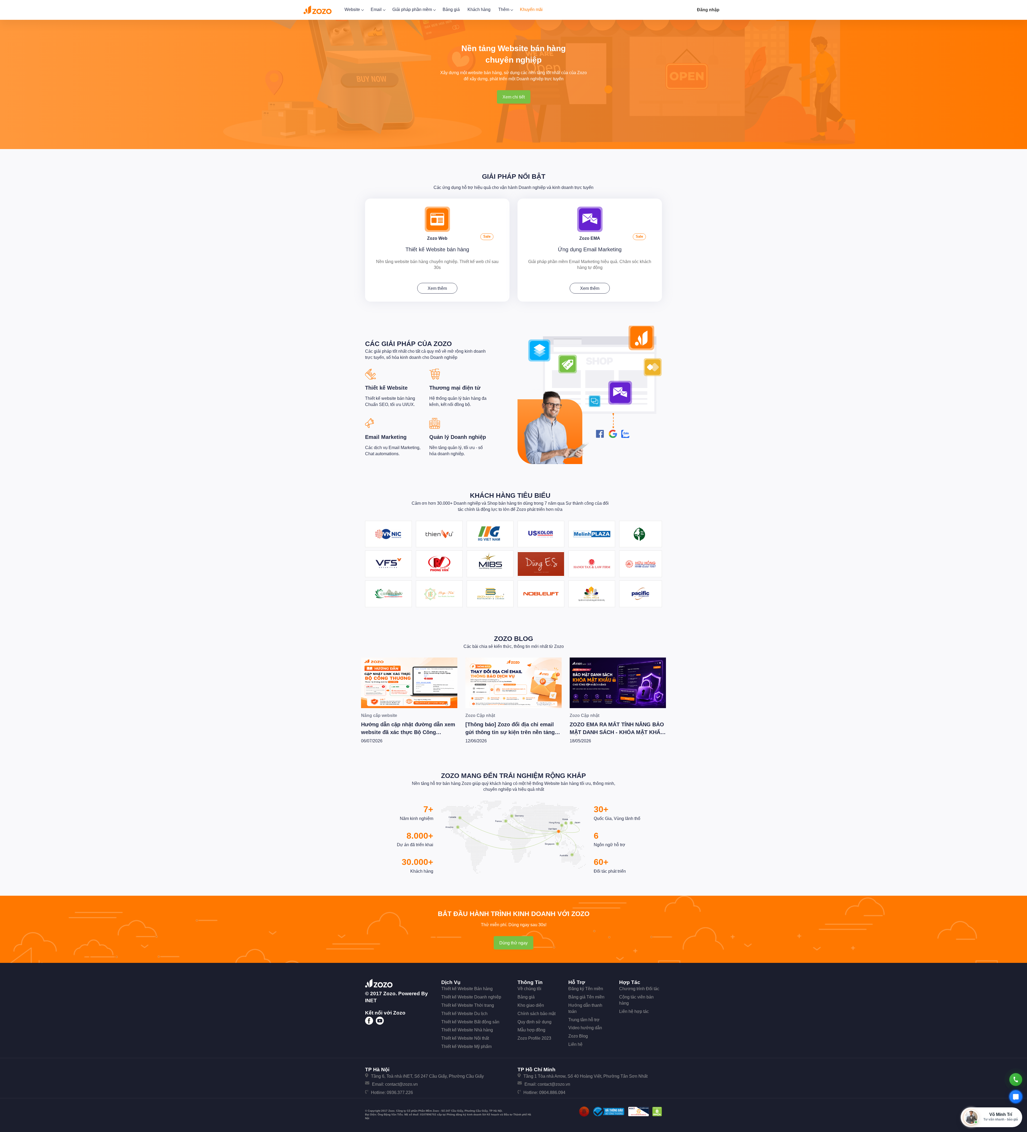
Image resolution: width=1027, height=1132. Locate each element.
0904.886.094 (552, 1092)
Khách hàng (478, 9)
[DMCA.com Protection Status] (657, 1111)
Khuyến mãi (531, 9)
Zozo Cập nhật (376, 715)
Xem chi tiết (514, 97)
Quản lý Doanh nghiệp (457, 437)
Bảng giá (451, 9)
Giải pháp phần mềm (412, 9)
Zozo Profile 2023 (534, 1038)
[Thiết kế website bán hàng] (437, 219)
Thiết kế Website (386, 388)
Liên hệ (575, 1044)
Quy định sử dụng (534, 1022)
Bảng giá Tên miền (586, 997)
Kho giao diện (531, 1005)
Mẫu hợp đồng (531, 1030)
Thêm (504, 9)
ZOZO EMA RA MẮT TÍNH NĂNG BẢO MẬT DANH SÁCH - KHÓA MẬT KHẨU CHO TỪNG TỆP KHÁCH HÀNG (512, 732)
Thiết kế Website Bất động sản (470, 1022)
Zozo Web (437, 238)
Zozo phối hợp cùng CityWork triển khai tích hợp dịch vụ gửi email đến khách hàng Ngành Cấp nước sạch (615, 732)
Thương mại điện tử (454, 388)
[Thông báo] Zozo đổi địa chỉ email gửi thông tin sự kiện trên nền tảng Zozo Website (405, 732)
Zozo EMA (589, 238)
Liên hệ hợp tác (634, 1011)
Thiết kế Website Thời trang (467, 1005)
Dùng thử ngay (513, 943)
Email (377, 9)
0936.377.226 (400, 1092)
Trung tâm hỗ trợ (584, 1019)
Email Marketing (386, 437)
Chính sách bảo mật (536, 1013)
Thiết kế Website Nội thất (465, 1038)
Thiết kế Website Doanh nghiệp (471, 997)
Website (352, 9)
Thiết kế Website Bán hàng (467, 988)
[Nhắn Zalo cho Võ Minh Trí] (1015, 1096)
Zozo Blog (513, 638)
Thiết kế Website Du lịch (464, 1013)
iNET (371, 1000)
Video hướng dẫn (585, 1027)
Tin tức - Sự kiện (586, 715)
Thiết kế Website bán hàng (437, 249)
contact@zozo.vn (401, 1084)
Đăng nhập (708, 9)
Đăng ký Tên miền (585, 988)
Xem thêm (437, 288)
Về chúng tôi (529, 988)
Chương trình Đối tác (639, 988)
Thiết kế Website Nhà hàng (467, 1030)
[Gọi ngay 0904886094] (1015, 1079)
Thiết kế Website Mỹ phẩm (466, 1046)
